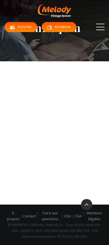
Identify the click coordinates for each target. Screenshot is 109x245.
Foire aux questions (50, 215)
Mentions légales (94, 215)
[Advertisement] (54, 118)
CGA (78, 216)
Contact (29, 216)
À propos (13, 215)
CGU (67, 216)
